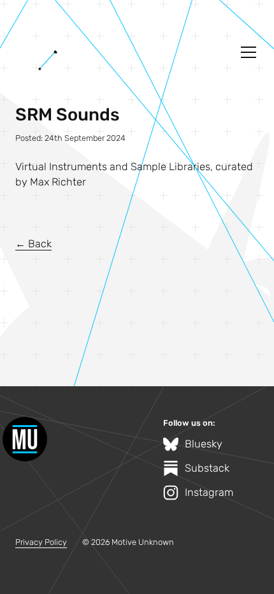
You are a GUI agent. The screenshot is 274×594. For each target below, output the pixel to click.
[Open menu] (248, 52)
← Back (33, 244)
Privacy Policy (41, 542)
